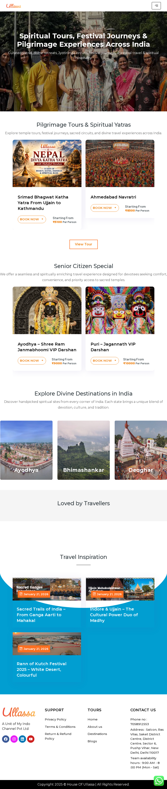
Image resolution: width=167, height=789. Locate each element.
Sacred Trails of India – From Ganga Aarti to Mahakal (41, 615)
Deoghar (141, 470)
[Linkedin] (22, 739)
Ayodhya (26, 470)
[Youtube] (30, 739)
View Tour (83, 244)
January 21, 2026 (36, 594)
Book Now (30, 219)
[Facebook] (5, 739)
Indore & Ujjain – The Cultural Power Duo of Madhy (114, 615)
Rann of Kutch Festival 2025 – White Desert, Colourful (41, 669)
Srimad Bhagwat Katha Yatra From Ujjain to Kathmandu (43, 203)
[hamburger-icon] (156, 5)
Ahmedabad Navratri (113, 197)
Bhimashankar (83, 470)
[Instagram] (14, 739)
